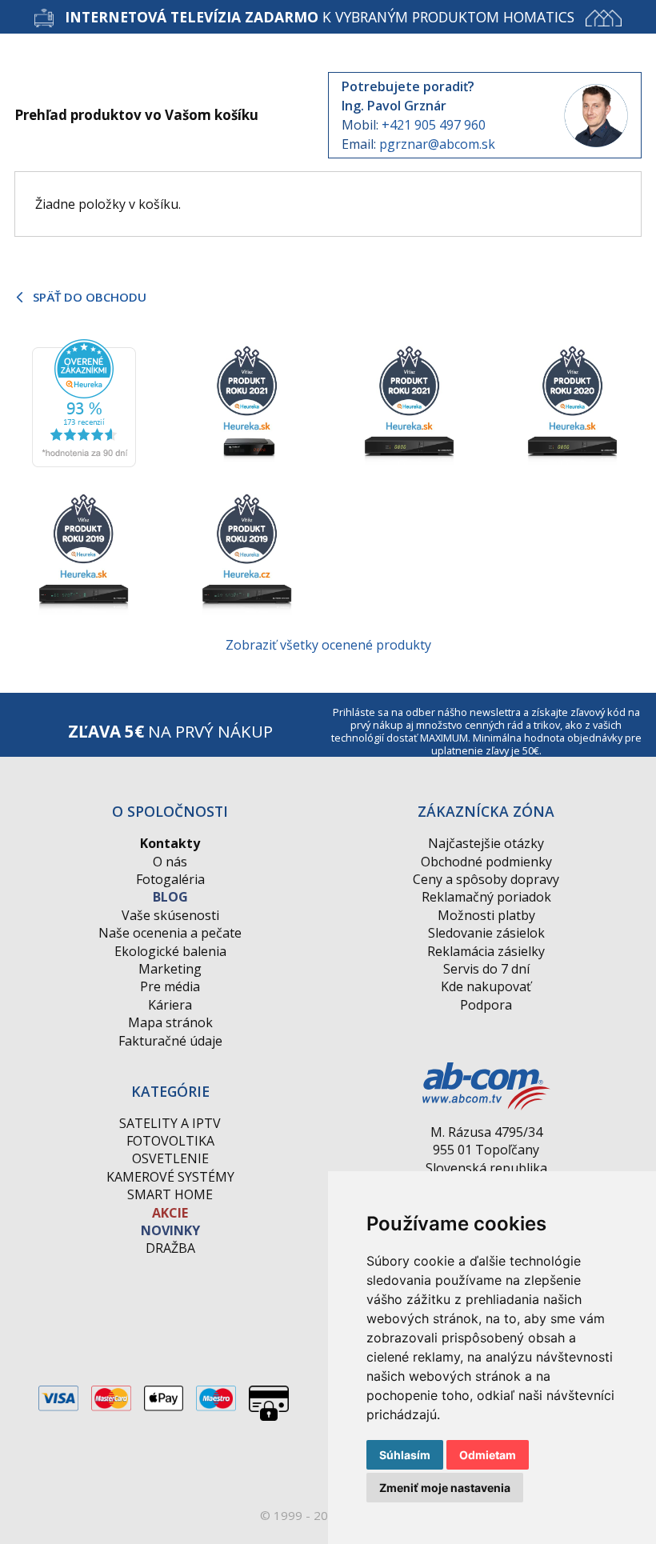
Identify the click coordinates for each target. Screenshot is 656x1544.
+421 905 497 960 (434, 125)
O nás (170, 861)
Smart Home (170, 1194)
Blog (170, 897)
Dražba (170, 1248)
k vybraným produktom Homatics (319, 16)
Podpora (486, 1005)
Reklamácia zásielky (486, 951)
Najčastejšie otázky (486, 843)
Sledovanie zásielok (486, 933)
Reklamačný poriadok (486, 897)
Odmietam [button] (487, 1455)
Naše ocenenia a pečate (170, 933)
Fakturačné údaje (170, 1041)
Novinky (170, 1230)
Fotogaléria (170, 879)
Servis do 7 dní (486, 969)
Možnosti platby (486, 915)
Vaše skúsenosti (170, 915)
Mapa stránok (170, 1022)
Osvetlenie (170, 1158)
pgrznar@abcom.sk (437, 144)
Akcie (170, 1213)
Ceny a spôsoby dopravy (486, 879)
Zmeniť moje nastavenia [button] (444, 1487)
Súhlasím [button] (404, 1455)
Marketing (170, 969)
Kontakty (170, 843)
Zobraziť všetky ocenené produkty (328, 645)
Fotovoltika (170, 1141)
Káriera (170, 1005)
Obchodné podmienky (486, 861)
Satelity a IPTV (170, 1123)
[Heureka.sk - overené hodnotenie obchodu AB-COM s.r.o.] (84, 402)
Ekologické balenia (170, 951)
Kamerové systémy (170, 1177)
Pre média (170, 986)
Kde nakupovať (486, 986)
